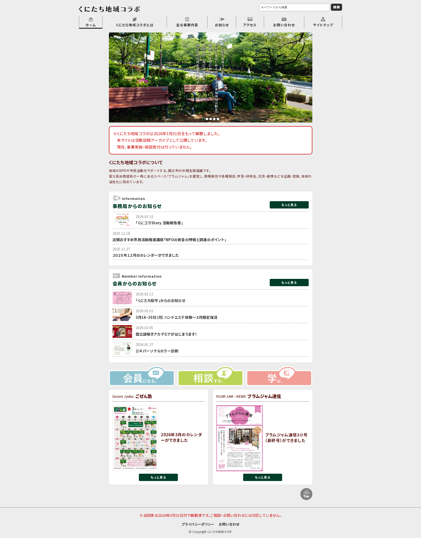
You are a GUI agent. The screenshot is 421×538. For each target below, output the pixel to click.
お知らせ (222, 24)
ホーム (91, 24)
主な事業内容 (187, 24)
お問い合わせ (284, 24)
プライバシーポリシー (198, 524)
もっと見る (289, 204)
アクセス (250, 24)
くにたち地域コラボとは (134, 24)
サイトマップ (323, 24)
